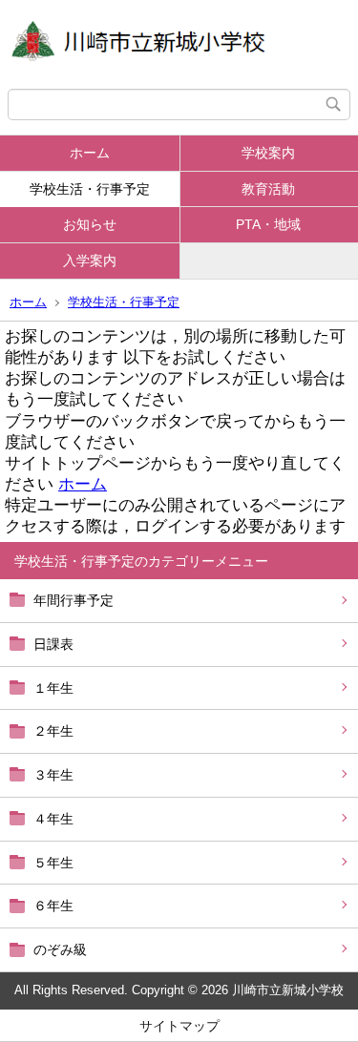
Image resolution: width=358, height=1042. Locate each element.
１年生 (53, 688)
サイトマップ (179, 1025)
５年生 (53, 862)
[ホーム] (179, 44)
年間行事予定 (73, 600)
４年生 (53, 818)
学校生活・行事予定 (90, 189)
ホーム (90, 152)
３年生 (53, 774)
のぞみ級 (60, 949)
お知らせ (89, 224)
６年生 (53, 905)
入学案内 (89, 260)
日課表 (53, 644)
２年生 (53, 731)
